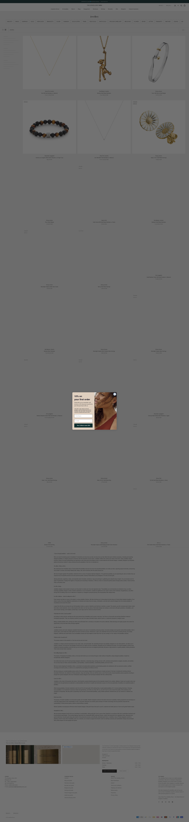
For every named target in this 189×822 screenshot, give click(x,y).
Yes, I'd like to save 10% (83, 425)
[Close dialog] (114, 394)
